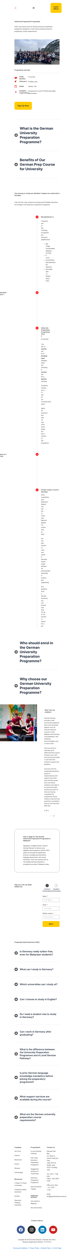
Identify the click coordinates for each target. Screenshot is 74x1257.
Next (51, 924)
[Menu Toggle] (34, 8)
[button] (44, 764)
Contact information (47, 890)
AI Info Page (57, 1248)
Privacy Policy (34, 1248)
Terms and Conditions (20, 1248)
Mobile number (48, 913)
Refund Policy (46, 1248)
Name (45, 896)
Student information (56, 890)
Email (45, 905)
